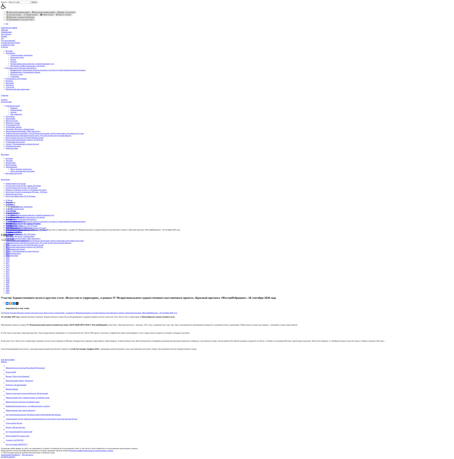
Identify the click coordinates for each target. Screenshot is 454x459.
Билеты (13, 112)
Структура (10, 87)
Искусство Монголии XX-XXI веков (20, 196)
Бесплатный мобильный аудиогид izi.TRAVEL (24, 140)
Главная (4, 100)
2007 (7, 284)
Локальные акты (17, 57)
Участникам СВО (13, 125)
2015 (7, 267)
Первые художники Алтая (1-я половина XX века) (26, 190)
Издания (9, 81)
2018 (7, 261)
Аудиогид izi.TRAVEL (15, 440)
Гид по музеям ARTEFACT (17, 444)
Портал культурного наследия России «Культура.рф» (27, 393)
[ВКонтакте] (7, 303)
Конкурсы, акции (13, 123)
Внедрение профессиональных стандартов (27, 66)
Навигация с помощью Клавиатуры (21, 17)
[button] (227, 6)
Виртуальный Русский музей (17, 436)
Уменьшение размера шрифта (19, 12)
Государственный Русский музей (19, 432)
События (4, 95)
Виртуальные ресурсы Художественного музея (25, 138)
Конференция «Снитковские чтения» (25, 72)
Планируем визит (13, 106)
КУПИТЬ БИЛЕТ (8, 457)
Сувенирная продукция (15, 142)
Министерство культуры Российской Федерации (25, 368)
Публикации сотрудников (16, 79)
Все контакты (27, 455)
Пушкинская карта (13, 146)
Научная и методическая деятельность (21, 68)
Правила (13, 108)
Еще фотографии (8, 360)
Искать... (4, 2)
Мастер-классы (12, 121)
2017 (7, 263)
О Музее (4, 47)
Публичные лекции (14, 127)
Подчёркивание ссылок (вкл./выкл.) (21, 20)
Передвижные (11, 167)
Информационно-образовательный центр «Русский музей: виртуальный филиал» (39, 136)
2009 (7, 280)
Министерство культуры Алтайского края (22, 402)
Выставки (5, 154)
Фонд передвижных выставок (22, 171)
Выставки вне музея (14, 173)
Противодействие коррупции (17, 89)
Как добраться (16, 114)
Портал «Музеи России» (15, 427)
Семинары (14, 76)
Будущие (9, 158)
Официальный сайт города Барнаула (20, 410)
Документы (10, 53)
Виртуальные (11, 165)
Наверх (4, 362)
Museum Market (12, 389)
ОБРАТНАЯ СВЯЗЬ (9, 28)
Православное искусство (16, 183)
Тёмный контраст (31, 15)
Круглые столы (16, 74)
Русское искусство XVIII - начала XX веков (23, 186)
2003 (7, 293)
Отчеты (13, 62)
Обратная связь (12, 148)
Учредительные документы (21, 55)
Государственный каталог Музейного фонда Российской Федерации (33, 415)
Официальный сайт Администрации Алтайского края (27, 398)
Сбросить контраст (64, 15)
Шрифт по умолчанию (67, 12)
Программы (10, 119)
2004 (7, 291)
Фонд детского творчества (21, 169)
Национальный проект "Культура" (19, 381)
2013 (7, 271)
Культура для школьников (16, 385)
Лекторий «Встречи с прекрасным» (20, 129)
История (9, 51)
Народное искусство (14, 194)
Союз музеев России (14, 423)
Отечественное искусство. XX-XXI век (21, 188)
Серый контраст (48, 15)
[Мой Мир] (13, 303)
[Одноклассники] (10, 303)
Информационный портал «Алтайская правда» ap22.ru (28, 406)
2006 (7, 286)
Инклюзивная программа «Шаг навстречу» (23, 131)
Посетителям (6, 102)
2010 (7, 278)
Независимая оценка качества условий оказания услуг (32, 64)
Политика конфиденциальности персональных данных (91, 451)
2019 (7, 259)
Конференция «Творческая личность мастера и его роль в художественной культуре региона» (48, 70)
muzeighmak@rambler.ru (10, 455)
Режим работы (16, 110)
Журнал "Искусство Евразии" (18, 376)
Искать (34, 2)
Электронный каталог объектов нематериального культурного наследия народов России (41, 419)
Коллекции (5, 179)
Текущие (9, 161)
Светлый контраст (15, 15)
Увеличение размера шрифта (44, 12)
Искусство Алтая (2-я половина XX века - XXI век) (26, 192)
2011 (7, 276)
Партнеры (10, 83)
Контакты (10, 85)
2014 (7, 269)
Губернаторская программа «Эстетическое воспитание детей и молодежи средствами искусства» (45, 133)
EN (7, 24)
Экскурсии (10, 116)
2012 (7, 274)
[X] (17, 303)
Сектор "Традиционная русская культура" (22, 144)
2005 (7, 288)
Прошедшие (10, 163)
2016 (7, 265)
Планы (13, 59)
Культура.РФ (11, 372)
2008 (7, 282)
